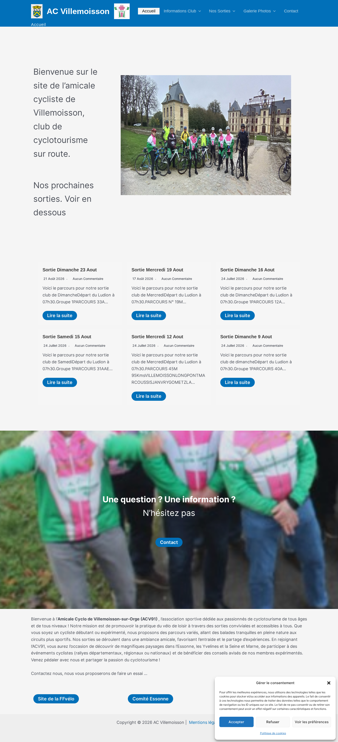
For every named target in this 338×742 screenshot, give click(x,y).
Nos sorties (219, 11)
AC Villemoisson (78, 11)
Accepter (236, 722)
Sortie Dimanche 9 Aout (246, 336)
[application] (198, 11)
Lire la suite (59, 315)
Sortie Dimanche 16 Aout (247, 269)
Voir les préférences (312, 722)
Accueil (148, 11)
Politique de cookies (273, 733)
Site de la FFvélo (56, 699)
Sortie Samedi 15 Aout (67, 336)
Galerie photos (257, 11)
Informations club (180, 11)
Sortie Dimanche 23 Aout (70, 269)
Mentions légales (205, 722)
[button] (329, 683)
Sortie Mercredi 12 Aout (157, 336)
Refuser (272, 722)
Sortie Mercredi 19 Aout (157, 269)
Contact (291, 11)
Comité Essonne (150, 699)
